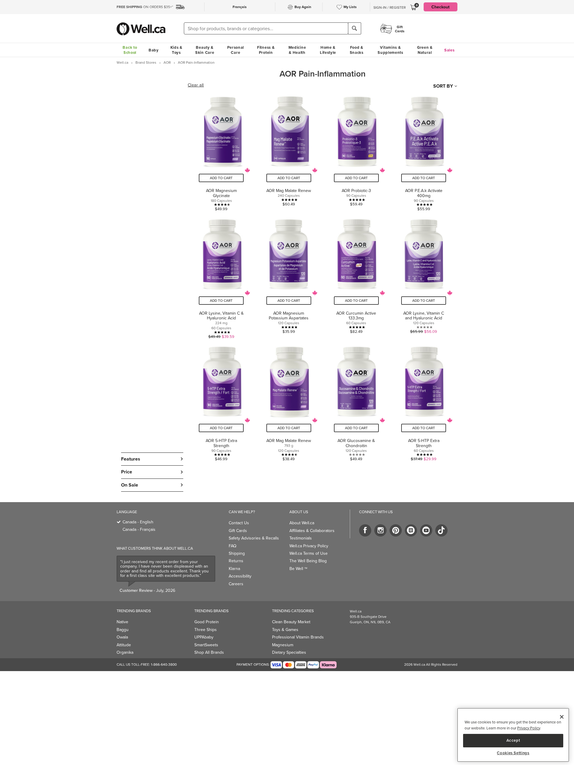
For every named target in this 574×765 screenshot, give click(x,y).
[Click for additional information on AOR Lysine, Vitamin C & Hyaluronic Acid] (221, 276)
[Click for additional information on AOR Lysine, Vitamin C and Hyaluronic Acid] (423, 276)
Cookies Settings (513, 753)
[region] (513, 735)
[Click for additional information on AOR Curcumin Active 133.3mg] (356, 276)
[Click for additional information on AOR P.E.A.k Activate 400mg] (423, 151)
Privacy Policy (528, 728)
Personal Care (235, 50)
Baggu (123, 630)
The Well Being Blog (308, 561)
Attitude (124, 645)
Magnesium (282, 645)
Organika (125, 652)
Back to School (130, 50)
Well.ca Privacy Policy (308, 546)
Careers (236, 584)
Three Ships (205, 630)
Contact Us (239, 523)
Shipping (237, 553)
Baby (154, 50)
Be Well (298, 569)
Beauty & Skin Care (204, 50)
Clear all (196, 85)
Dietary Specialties (289, 652)
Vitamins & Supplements (390, 50)
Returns (236, 561)
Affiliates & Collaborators (312, 531)
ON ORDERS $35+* (145, 6)
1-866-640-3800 (164, 664)
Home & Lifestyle (328, 50)
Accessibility (240, 576)
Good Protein (206, 622)
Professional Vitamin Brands (298, 637)
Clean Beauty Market (291, 622)
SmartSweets (206, 645)
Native (122, 622)
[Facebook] (365, 530)
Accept (513, 740)
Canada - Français (139, 529)
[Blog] (411, 530)
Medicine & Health (297, 50)
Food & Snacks (357, 50)
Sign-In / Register (389, 7)
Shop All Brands (209, 652)
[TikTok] (441, 530)
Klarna (234, 569)
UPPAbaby (203, 637)
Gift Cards (238, 531)
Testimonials (300, 538)
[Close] (561, 716)
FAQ (232, 546)
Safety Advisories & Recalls (254, 538)
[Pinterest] (396, 530)
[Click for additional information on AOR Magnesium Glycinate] (221, 151)
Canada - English (138, 522)
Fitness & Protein (265, 50)
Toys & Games (285, 630)
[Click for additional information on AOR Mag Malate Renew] (288, 151)
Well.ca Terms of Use (308, 553)
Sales (449, 50)
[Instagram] (380, 530)
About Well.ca (301, 523)
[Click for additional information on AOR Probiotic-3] (356, 151)
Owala (122, 637)
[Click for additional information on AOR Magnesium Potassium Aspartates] (288, 276)
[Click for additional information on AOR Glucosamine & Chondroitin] (356, 401)
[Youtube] (426, 530)
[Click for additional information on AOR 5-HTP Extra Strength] (221, 401)
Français (240, 6)
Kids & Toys (176, 50)
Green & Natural (425, 50)
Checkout (440, 7)
